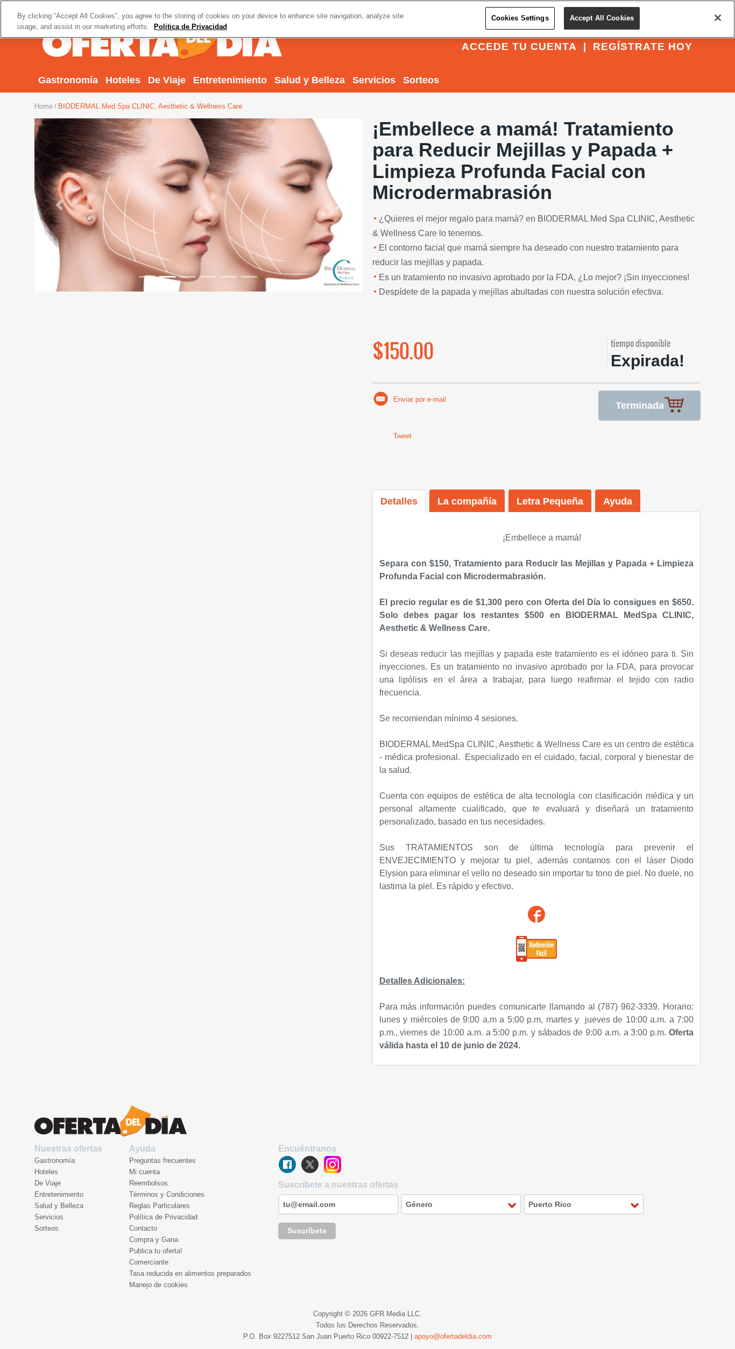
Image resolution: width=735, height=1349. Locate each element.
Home (43, 106)
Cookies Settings (520, 18)
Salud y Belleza (309, 80)
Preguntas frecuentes (162, 1160)
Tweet (402, 436)
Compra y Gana (153, 1240)
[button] (59, 205)
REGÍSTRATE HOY (642, 46)
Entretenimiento (230, 80)
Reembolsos (148, 1183)
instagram (332, 1164)
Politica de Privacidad (190, 27)
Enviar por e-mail (419, 399)
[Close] (718, 18)
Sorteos (421, 80)
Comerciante (148, 1262)
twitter (310, 1164)
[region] (367, 19)
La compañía (467, 501)
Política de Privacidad (163, 1217)
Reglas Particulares (159, 1206)
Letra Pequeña (550, 501)
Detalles (399, 501)
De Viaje (167, 80)
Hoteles (122, 80)
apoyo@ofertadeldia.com (453, 1336)
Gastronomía (68, 80)
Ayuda (617, 501)
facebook (287, 1164)
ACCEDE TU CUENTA (519, 46)
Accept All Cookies (602, 18)
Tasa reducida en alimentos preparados (190, 1273)
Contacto (143, 1228)
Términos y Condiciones (166, 1194)
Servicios (373, 80)
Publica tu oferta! (155, 1251)
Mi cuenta (144, 1172)
